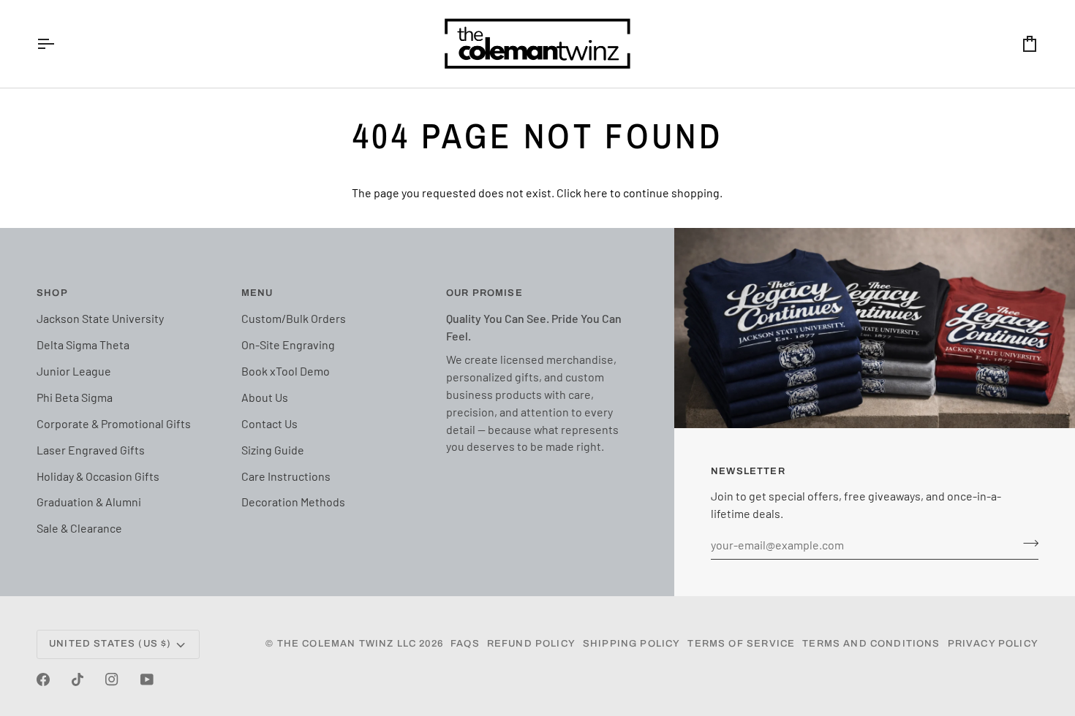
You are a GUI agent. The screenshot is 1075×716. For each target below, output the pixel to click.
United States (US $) (110, 644)
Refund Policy (531, 644)
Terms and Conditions (871, 644)
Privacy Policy (993, 644)
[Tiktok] (77, 679)
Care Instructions (286, 476)
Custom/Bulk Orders (293, 318)
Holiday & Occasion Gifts (98, 476)
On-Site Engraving (288, 344)
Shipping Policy (632, 644)
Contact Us (269, 423)
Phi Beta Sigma (75, 397)
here (596, 192)
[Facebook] (43, 679)
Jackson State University (100, 318)
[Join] (1026, 543)
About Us (264, 397)
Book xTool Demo (285, 371)
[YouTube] (147, 679)
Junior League (74, 371)
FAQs (465, 644)
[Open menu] (58, 44)
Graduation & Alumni (89, 502)
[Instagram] (111, 679)
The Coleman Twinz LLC (347, 644)
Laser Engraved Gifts (91, 450)
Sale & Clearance (79, 528)
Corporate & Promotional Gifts (114, 423)
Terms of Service (741, 644)
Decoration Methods (293, 502)
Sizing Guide (272, 450)
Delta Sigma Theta (83, 344)
